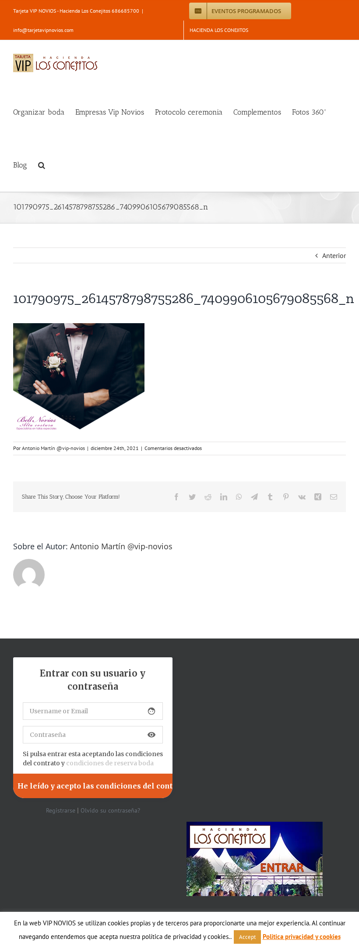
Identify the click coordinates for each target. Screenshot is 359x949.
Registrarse (60, 810)
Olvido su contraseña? (110, 810)
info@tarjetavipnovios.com (43, 30)
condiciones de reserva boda (110, 763)
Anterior (334, 255)
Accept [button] (247, 937)
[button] (41, 165)
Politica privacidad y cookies (302, 936)
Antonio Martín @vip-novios (53, 448)
